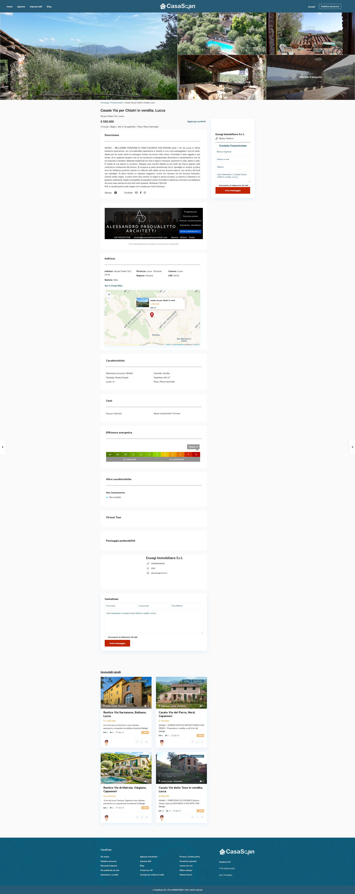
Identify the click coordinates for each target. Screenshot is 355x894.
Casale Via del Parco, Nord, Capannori (177, 714)
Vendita (166, 373)
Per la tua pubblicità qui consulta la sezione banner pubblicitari (154, 244)
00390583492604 (158, 563)
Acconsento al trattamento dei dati (122, 637)
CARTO (196, 344)
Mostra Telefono (226, 138)
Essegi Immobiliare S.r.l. (164, 558)
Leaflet (168, 344)
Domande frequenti (109, 865)
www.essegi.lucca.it (159, 573)
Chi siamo (105, 856)
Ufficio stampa (186, 870)
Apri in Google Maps (113, 285)
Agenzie (21, 6)
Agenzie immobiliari (149, 856)
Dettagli (145, 728)
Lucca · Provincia (154, 271)
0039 (153, 568)
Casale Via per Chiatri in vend (162, 300)
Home (9, 6)
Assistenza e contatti (109, 874)
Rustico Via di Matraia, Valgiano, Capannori (124, 789)
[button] (153, 661)
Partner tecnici (186, 874)
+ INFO (145, 732)
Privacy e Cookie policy (190, 856)
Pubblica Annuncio (330, 6)
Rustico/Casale (117, 102)
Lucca (180, 271)
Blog (49, 6)
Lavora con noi (186, 865)
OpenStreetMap (178, 344)
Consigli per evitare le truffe (152, 874)
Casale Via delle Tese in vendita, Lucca (181, 789)
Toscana (149, 275)
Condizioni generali (188, 861)
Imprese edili (36, 6)
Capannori (165, 706)
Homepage (105, 102)
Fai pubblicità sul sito (110, 870)
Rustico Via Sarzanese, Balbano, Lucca (124, 714)
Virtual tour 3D (146, 870)
